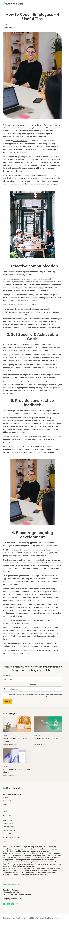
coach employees (20, 141)
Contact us (6, 841)
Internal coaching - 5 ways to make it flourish (16, 770)
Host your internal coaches (11, 837)
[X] (8, 904)
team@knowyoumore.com (11, 885)
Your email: (32, 684)
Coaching (5, 735)
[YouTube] (17, 904)
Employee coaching (9, 830)
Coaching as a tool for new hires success (15, 739)
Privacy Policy (60, 918)
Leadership (37, 735)
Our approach (7, 801)
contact (53, 650)
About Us (5, 808)
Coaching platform (8, 823)
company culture (16, 604)
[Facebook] (4, 904)
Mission (5, 804)
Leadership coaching (9, 826)
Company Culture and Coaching (46, 738)
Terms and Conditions (44, 918)
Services (5, 797)
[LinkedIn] (12, 904)
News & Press (7, 815)
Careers (5, 811)
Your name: (6, 675)
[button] (64, 3)
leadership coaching (36, 650)
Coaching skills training (9, 834)
